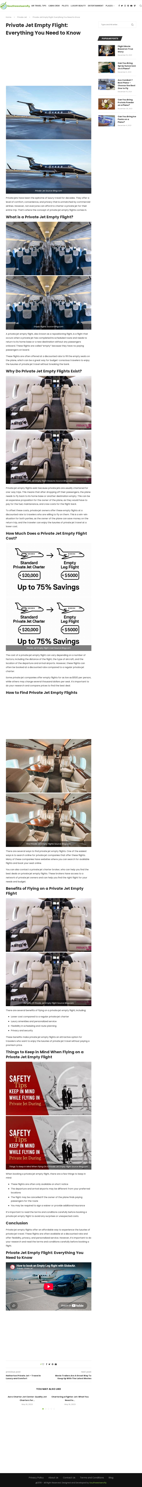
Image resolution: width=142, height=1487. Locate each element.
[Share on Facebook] (46, 1364)
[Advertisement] (48, 59)
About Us (53, 1477)
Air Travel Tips (38, 5)
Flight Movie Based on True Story (125, 49)
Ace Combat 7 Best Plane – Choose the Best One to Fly (126, 84)
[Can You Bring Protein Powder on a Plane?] (106, 104)
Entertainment (95, 5)
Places (109, 5)
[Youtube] (131, 5)
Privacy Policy (36, 1477)
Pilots (65, 5)
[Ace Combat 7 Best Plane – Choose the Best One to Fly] (106, 84)
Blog (111, 1477)
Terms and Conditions (92, 1477)
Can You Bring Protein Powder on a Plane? (126, 102)
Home (8, 17)
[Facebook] (119, 5)
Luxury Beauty (78, 5)
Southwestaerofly (97, 1482)
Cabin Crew (54, 5)
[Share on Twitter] (49, 1364)
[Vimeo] (135, 5)
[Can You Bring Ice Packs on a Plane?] (106, 120)
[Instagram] (125, 5)
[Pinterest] (128, 5)
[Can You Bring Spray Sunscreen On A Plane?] (106, 67)
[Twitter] (122, 5)
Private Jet (22, 17)
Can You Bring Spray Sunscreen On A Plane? (127, 66)
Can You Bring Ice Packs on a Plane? (127, 119)
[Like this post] (43, 1364)
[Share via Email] (56, 1364)
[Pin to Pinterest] (52, 1364)
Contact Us (69, 1477)
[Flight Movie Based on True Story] (106, 50)
